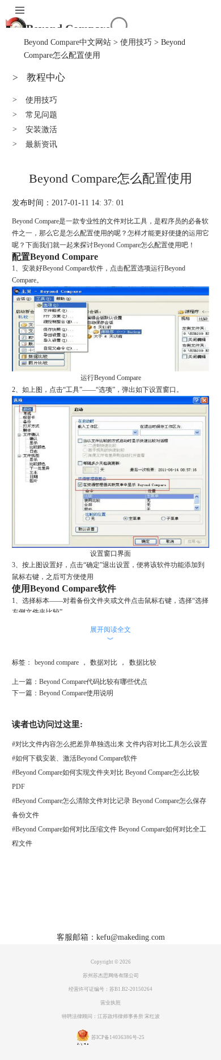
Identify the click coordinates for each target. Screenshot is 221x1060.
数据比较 (142, 662)
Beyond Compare (117, 245)
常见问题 (34, 115)
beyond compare (57, 662)
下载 (89, 906)
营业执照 (110, 1003)
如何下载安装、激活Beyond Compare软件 (74, 758)
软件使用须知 (133, 923)
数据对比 (103, 662)
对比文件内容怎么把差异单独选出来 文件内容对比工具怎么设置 (109, 744)
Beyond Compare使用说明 (76, 693)
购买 (114, 906)
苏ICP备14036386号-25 (117, 1037)
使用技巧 (136, 42)
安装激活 (34, 129)
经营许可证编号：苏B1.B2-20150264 (110, 989)
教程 (138, 906)
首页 (41, 906)
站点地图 (172, 906)
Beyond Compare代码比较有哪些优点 (93, 682)
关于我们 (84, 923)
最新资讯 (34, 144)
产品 (65, 906)
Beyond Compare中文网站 (67, 42)
